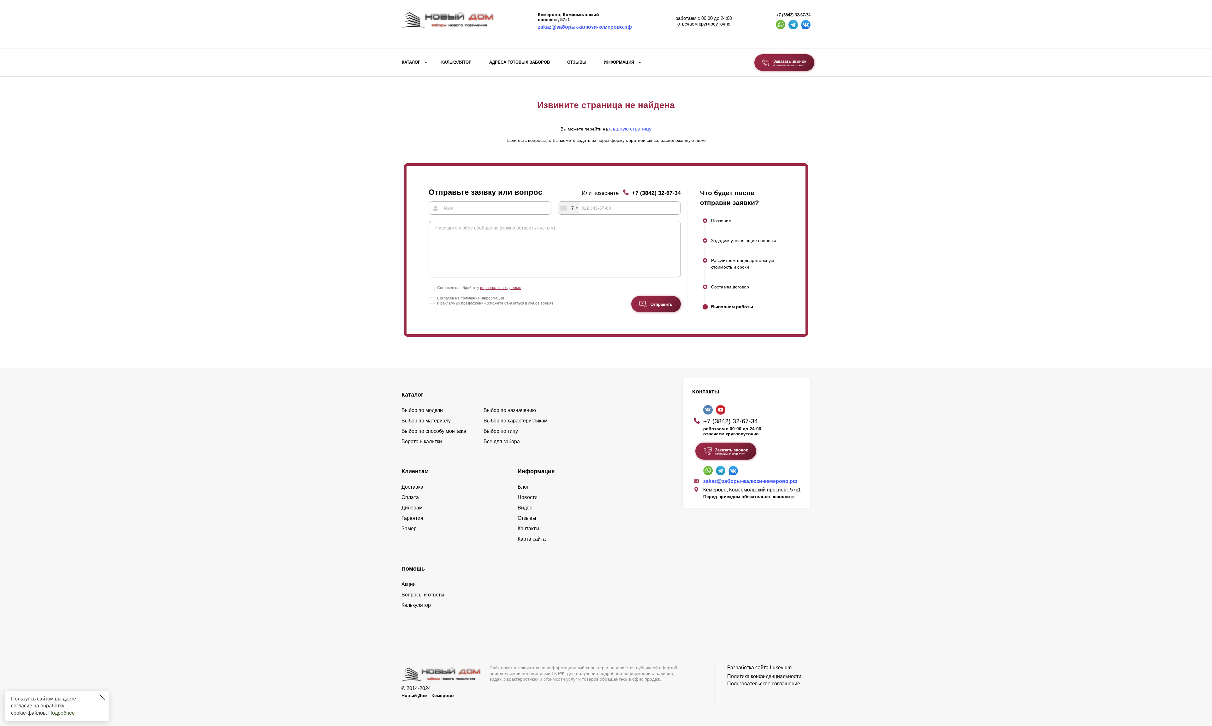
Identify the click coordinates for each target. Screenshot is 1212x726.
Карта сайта (532, 539)
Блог (523, 487)
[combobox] (568, 208)
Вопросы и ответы (422, 594)
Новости (528, 497)
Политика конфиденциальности (764, 676)
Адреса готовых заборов (519, 62)
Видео (525, 507)
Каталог (411, 62)
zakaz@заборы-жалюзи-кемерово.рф (585, 27)
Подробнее (61, 713)
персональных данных (500, 288)
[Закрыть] (102, 697)
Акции (408, 584)
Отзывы (576, 62)
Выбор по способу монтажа (433, 431)
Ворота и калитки (421, 441)
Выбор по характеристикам (516, 420)
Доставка (412, 487)
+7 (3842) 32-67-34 (793, 15)
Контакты (528, 528)
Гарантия (412, 518)
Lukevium (781, 667)
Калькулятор (456, 62)
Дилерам (412, 507)
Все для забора (502, 441)
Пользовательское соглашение (763, 683)
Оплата (410, 497)
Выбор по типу (501, 431)
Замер (409, 528)
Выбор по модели (422, 410)
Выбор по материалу (426, 420)
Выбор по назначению (510, 410)
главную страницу (630, 128)
